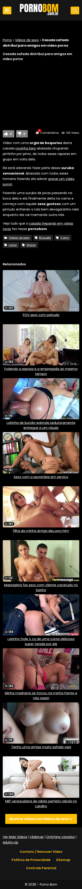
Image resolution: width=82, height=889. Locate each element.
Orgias (31, 245)
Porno (7, 40)
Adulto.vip (10, 842)
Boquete (45, 238)
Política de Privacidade (31, 860)
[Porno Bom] (41, 15)
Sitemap (63, 860)
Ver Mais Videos (15, 837)
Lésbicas (37, 837)
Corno (64, 238)
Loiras (13, 245)
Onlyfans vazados (60, 837)
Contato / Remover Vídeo (41, 851)
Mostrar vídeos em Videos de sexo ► (41, 819)
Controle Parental (41, 868)
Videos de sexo (27, 40)
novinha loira (25, 148)
